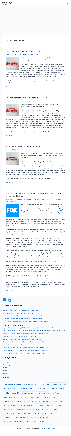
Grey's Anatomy (35, 397)
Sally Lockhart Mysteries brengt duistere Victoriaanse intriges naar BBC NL (25, 342)
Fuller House (41, 393)
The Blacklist (55, 409)
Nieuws (17, 54)
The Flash (37, 413)
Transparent (33, 417)
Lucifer (34, 401)
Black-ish (63, 384)
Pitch (43, 199)
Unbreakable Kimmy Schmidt (13, 421)
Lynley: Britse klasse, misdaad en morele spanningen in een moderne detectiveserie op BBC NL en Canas (34, 330)
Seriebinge (7, 2)
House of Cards (50, 397)
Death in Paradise (42, 388)
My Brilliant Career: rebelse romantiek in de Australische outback (22, 310)
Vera (34, 421)
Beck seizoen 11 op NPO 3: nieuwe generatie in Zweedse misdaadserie (23, 353)
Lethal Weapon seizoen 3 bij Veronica (24, 51)
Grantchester (23, 397)
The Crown (27, 413)
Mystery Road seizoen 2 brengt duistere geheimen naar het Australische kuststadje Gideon (29, 328)
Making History (37, 199)
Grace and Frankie (10, 397)
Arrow (42, 384)
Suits (30, 409)
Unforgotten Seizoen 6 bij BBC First (13, 345)
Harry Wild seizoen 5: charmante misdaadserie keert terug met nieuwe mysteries (26, 347)
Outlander (40, 405)
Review (5, 373)
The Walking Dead (20, 417)
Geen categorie (7, 365)
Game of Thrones (54, 393)
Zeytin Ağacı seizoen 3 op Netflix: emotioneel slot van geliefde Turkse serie (25, 350)
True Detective (44, 417)
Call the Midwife (25, 388)
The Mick (57, 199)
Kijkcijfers (6, 368)
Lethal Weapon (24, 54)
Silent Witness (8, 409)
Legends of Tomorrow (22, 401)
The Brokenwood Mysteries (12, 413)
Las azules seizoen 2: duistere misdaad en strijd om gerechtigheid (22, 316)
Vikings (41, 421)
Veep (27, 421)
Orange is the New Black (26, 405)
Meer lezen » (9, 87)
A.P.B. (21, 199)
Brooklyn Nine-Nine (10, 388)
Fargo (62, 388)
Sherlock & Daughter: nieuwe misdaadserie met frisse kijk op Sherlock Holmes (26, 333)
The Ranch (7, 417)
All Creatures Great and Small (12, 384)
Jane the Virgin (8, 401)
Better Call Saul (52, 384)
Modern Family (58, 401)
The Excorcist (50, 199)
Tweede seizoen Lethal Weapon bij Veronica (27, 97)
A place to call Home (30, 384)
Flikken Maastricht (12, 393)
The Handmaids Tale (50, 413)
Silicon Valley (21, 409)
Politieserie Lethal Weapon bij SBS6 (23, 146)
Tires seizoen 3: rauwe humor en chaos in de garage (18, 313)
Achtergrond (6, 362)
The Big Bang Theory (41, 409)
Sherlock (58, 405)
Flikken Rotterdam (28, 393)
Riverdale (50, 405)
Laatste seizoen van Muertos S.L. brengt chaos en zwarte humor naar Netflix (25, 321)
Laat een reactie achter (37, 54)
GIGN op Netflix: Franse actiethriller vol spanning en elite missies (22, 336)
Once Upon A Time (9, 405)
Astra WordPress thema (48, 428)
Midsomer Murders (44, 401)
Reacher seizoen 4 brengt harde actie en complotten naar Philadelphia (23, 319)
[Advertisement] (35, 20)
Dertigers (54, 388)
